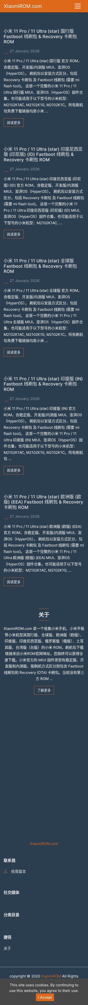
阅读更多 (14, 122)
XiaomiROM (51, 976)
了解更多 (44, 690)
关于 (7, 948)
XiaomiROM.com (23, 6)
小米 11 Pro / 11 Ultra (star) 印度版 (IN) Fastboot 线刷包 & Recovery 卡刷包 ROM (43, 384)
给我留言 (18, 871)
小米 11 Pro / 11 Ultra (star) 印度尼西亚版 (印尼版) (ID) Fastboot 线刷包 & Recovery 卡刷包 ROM (43, 154)
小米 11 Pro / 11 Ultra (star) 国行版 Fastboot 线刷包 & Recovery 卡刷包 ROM (40, 36)
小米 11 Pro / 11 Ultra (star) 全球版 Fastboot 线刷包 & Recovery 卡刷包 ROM (40, 266)
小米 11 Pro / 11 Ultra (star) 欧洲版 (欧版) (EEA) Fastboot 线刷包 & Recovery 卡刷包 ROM (43, 502)
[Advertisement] (44, 763)
